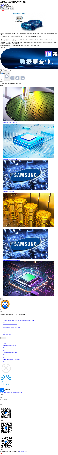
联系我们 (11, 392)
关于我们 (17, 392)
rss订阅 (23, 392)
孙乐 (3, 4)
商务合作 (20, 392)
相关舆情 (2, 5)
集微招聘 (8, 392)
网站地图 (14, 392)
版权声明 (5, 392)
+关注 (2, 298)
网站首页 (1, 392)
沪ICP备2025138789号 (22, 451)
